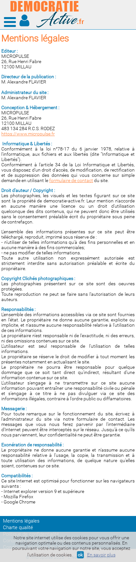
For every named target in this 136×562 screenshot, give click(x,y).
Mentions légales (21, 521)
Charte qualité (18, 527)
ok (80, 554)
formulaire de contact (71, 180)
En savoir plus (101, 554)
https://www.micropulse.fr (28, 133)
